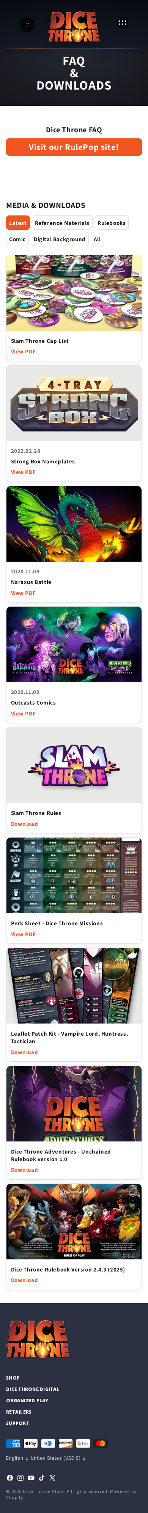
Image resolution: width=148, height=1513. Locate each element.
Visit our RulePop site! (74, 147)
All (97, 239)
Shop (13, 1378)
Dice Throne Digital (33, 1389)
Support (17, 1423)
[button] (27, 24)
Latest (18, 222)
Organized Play (27, 1400)
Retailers (18, 1412)
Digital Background (60, 239)
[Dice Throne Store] (74, 26)
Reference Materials (62, 222)
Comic (17, 239)
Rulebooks (112, 222)
